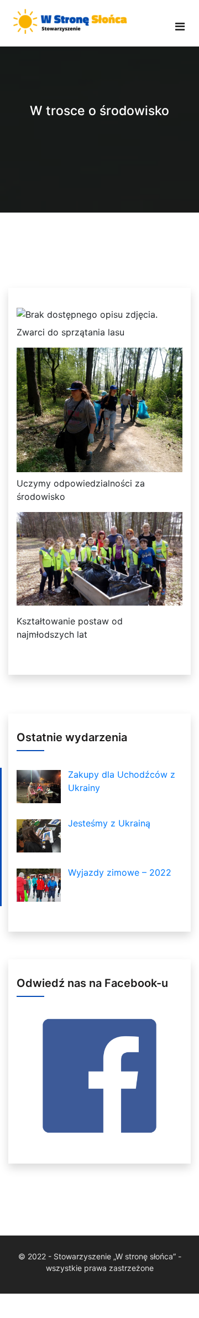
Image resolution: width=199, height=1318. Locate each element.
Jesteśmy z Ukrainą (109, 823)
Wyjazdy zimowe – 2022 (119, 872)
